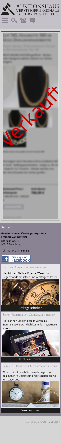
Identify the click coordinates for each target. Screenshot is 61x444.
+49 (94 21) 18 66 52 (17, 250)
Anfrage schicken (30, 308)
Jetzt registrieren (30, 359)
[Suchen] (14, 20)
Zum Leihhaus (30, 410)
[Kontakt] (32, 20)
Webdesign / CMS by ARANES (43, 422)
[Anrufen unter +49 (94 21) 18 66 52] (23, 20)
